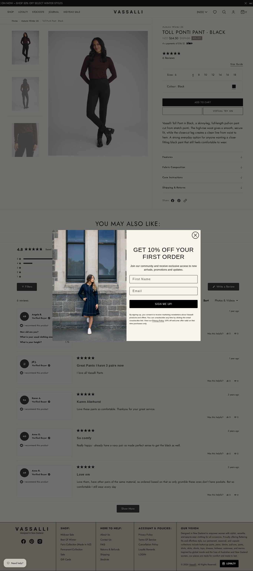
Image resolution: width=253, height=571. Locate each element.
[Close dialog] (195, 235)
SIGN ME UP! (163, 304)
